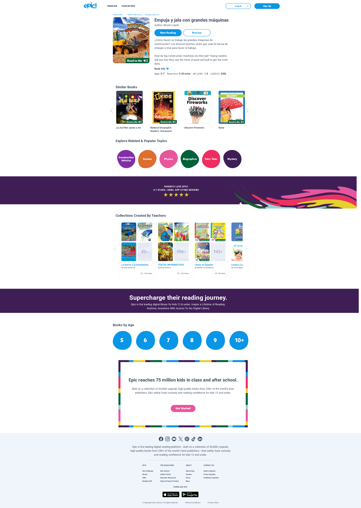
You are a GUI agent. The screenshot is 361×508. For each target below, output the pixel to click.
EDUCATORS (128, 6)
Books (144, 474)
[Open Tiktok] (193, 439)
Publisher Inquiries (211, 478)
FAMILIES (112, 6)
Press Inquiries (209, 474)
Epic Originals (147, 471)
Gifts (144, 478)
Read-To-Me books (134, 15)
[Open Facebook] (161, 439)
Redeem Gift (147, 481)
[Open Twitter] (180, 439)
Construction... (118, 15)
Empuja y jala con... (152, 15)
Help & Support (209, 471)
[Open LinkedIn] (200, 439)
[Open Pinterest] (187, 439)
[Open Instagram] (167, 439)
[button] (137, 249)
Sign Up (267, 6)
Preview (197, 32)
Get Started (183, 408)
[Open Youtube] (174, 439)
